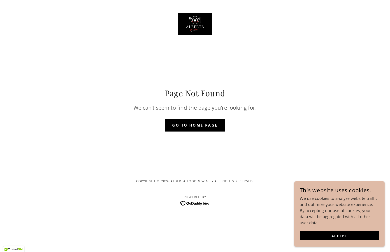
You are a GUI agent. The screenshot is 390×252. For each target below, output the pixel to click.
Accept (340, 236)
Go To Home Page (195, 125)
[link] (195, 23)
